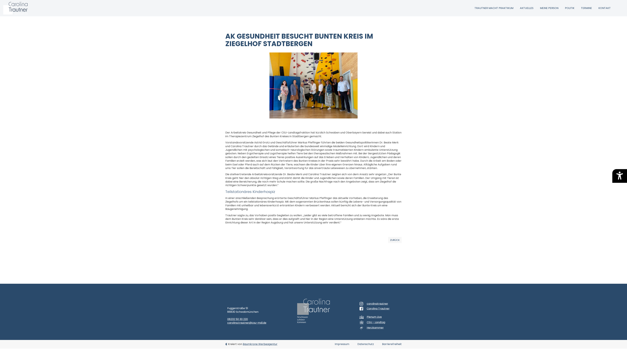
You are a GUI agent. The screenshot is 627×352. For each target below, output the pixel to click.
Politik (569, 8)
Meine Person (549, 8)
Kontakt (604, 8)
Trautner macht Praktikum (493, 8)
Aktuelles (526, 8)
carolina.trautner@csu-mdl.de (246, 323)
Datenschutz (365, 344)
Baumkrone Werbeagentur (260, 344)
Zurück (395, 240)
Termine (586, 8)
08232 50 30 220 (237, 319)
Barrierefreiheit (392, 344)
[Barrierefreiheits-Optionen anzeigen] (619, 176)
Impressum (342, 344)
